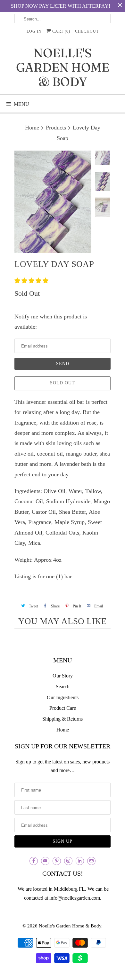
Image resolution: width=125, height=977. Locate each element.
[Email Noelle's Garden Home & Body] (91, 861)
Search (63, 686)
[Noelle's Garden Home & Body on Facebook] (33, 861)
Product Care (62, 708)
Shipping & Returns (62, 719)
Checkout (87, 31)
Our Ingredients (63, 697)
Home (62, 729)
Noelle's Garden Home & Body (62, 67)
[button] (32, 280)
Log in (34, 31)
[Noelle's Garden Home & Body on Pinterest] (57, 861)
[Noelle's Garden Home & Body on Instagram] (68, 861)
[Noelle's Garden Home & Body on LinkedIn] (80, 861)
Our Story (63, 675)
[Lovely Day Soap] (52, 202)
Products (56, 127)
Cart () (60, 31)
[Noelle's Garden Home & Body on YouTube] (45, 861)
